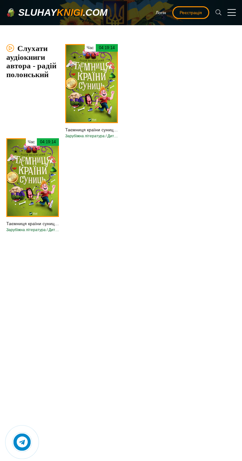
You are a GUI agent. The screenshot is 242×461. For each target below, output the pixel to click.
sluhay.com (62, 12)
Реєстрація (191, 12)
